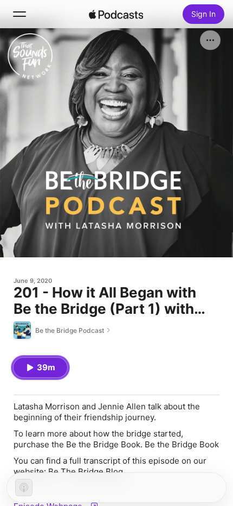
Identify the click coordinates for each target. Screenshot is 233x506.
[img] (116, 14)
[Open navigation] (19, 14)
